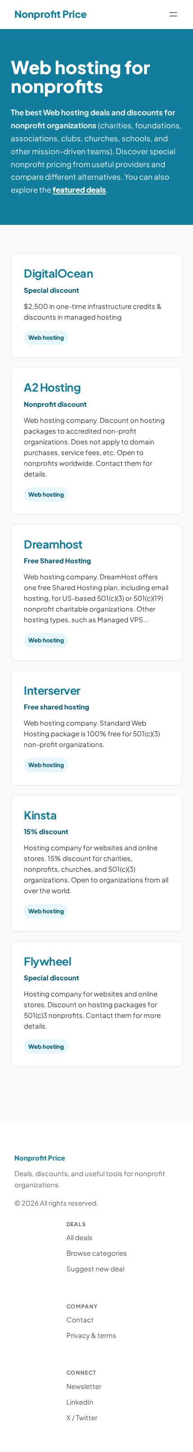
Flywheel (47, 961)
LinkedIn (79, 1401)
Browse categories (96, 1253)
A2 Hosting (52, 387)
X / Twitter (81, 1417)
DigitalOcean (58, 273)
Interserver (52, 690)
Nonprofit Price (50, 14)
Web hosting (46, 337)
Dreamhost (53, 544)
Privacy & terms (91, 1335)
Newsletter (83, 1386)
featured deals (79, 189)
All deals (79, 1237)
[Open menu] (173, 14)
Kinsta (40, 815)
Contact (80, 1319)
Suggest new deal (95, 1268)
